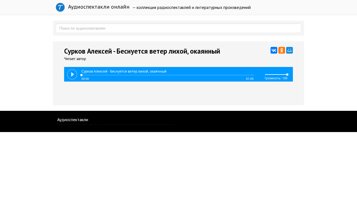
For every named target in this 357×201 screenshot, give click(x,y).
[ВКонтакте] (274, 50)
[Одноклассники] (281, 50)
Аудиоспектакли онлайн (98, 6)
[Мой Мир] (289, 50)
